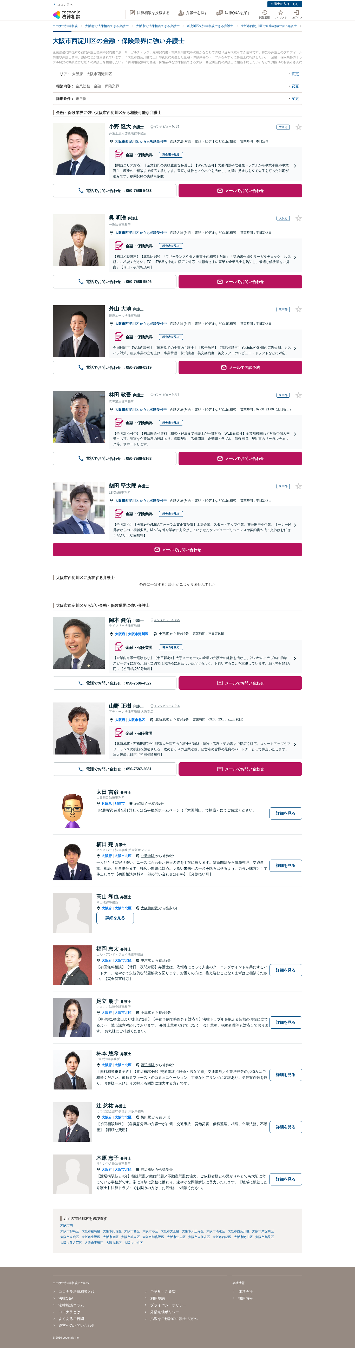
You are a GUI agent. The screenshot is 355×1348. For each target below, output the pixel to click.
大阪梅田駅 (150, 908)
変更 (295, 74)
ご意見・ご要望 (163, 1291)
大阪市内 (66, 1225)
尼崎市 (120, 803)
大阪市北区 (136, 720)
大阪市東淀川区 (263, 1231)
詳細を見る (285, 813)
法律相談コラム (71, 1305)
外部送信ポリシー (164, 1312)
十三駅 (164, 634)
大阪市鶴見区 (264, 1237)
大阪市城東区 (130, 1237)
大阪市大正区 (170, 1231)
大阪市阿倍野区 (153, 1237)
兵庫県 (107, 803)
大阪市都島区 (69, 1231)
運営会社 (245, 1291)
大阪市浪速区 (215, 1231)
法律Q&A (65, 1298)
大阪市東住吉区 (199, 1237)
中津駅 (146, 960)
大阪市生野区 (91, 1237)
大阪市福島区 (91, 1231)
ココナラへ (65, 4)
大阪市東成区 (69, 1237)
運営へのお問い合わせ (76, 1325)
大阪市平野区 (94, 1242)
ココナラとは (69, 1312)
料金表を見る (171, 154)
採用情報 (245, 1298)
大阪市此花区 (112, 1231)
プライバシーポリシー (168, 1305)
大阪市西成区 (222, 1237)
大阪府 (120, 634)
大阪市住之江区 (71, 1242)
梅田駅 (146, 1117)
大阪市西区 (132, 1231)
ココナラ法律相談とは (76, 1291)
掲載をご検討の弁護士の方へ (174, 1319)
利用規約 (157, 1298)
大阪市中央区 (133, 1242)
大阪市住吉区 (176, 1237)
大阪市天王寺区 (193, 1231)
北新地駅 (162, 719)
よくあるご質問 (71, 1319)
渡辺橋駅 (148, 1065)
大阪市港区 (150, 1231)
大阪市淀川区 (138, 634)
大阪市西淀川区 (127, 141)
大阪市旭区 (111, 1237)
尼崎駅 (139, 803)
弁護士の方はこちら (285, 4)
